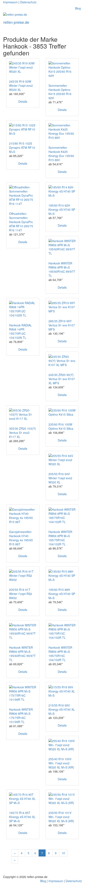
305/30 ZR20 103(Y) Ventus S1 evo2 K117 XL (22, 432)
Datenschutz (28, 2)
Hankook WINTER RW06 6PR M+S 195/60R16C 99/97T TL (22, 653)
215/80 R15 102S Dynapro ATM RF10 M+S (22, 147)
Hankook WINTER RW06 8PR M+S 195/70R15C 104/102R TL (60, 653)
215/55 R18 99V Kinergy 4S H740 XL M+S (61, 709)
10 (63, 853)
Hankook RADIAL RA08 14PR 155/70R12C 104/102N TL (20, 331)
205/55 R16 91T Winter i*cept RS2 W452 (20, 594)
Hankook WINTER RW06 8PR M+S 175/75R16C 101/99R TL (21, 715)
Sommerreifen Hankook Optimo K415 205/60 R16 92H (59, 91)
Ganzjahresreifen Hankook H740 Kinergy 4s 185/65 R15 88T (21, 538)
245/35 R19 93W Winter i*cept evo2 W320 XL (21, 85)
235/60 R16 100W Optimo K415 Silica (60, 426)
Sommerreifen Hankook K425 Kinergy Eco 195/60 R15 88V (61, 153)
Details (22, 101)
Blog (78, 8)
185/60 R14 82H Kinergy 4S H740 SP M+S (61, 209)
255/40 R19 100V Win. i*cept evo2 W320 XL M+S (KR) (61, 763)
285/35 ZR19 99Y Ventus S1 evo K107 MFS (61, 325)
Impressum (10, 2)
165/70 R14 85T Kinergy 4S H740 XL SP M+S (22, 817)
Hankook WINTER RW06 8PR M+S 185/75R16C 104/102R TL (60, 538)
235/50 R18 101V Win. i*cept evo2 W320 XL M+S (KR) (61, 817)
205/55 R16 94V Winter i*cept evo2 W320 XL (60, 478)
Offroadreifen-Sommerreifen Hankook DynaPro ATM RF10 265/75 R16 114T (21, 222)
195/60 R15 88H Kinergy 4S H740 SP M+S (61, 594)
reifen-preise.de (16, 22)
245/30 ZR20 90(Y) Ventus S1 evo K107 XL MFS (61, 379)
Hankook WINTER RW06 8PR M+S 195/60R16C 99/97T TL (61, 269)
